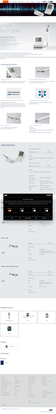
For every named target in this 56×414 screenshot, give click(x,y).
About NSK (44, 379)
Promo (27, 1)
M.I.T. (10, 1)
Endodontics (10, 17)
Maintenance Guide (31, 381)
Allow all (44, 218)
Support (32, 1)
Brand (14, 1)
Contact (38, 1)
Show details (47, 214)
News (16, 388)
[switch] (21, 210)
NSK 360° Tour (44, 383)
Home (1, 17)
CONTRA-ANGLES (4, 381)
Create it (16, 379)
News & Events (21, 1)
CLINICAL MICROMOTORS (6, 383)
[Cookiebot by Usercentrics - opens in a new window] (47, 195)
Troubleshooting (31, 383)
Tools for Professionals (19, 381)
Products (6, 1)
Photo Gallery (17, 390)
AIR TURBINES (3, 379)
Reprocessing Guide (31, 379)
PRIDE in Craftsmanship (46, 381)
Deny (12, 218)
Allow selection (28, 218)
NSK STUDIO (17, 383)
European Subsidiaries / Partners (34, 402)
